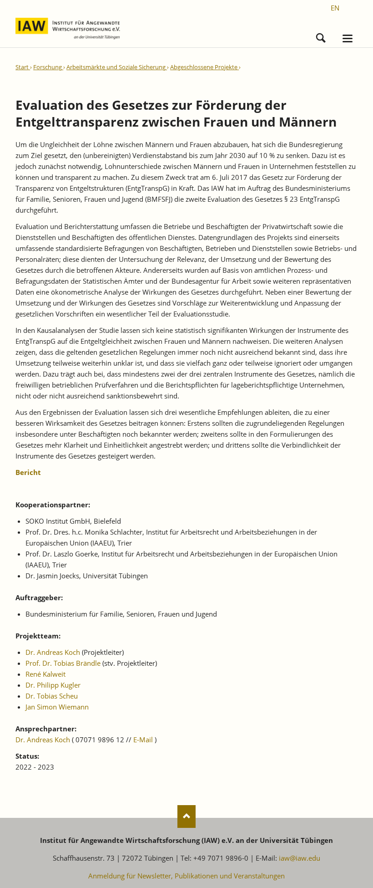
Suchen (320, 36)
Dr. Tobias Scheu (51, 695)
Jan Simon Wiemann (57, 706)
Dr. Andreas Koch (52, 652)
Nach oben (186, 816)
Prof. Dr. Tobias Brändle (63, 663)
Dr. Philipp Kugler (53, 684)
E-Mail (143, 739)
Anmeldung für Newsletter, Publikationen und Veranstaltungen (186, 875)
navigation (348, 38)
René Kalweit (45, 674)
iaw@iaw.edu (299, 857)
